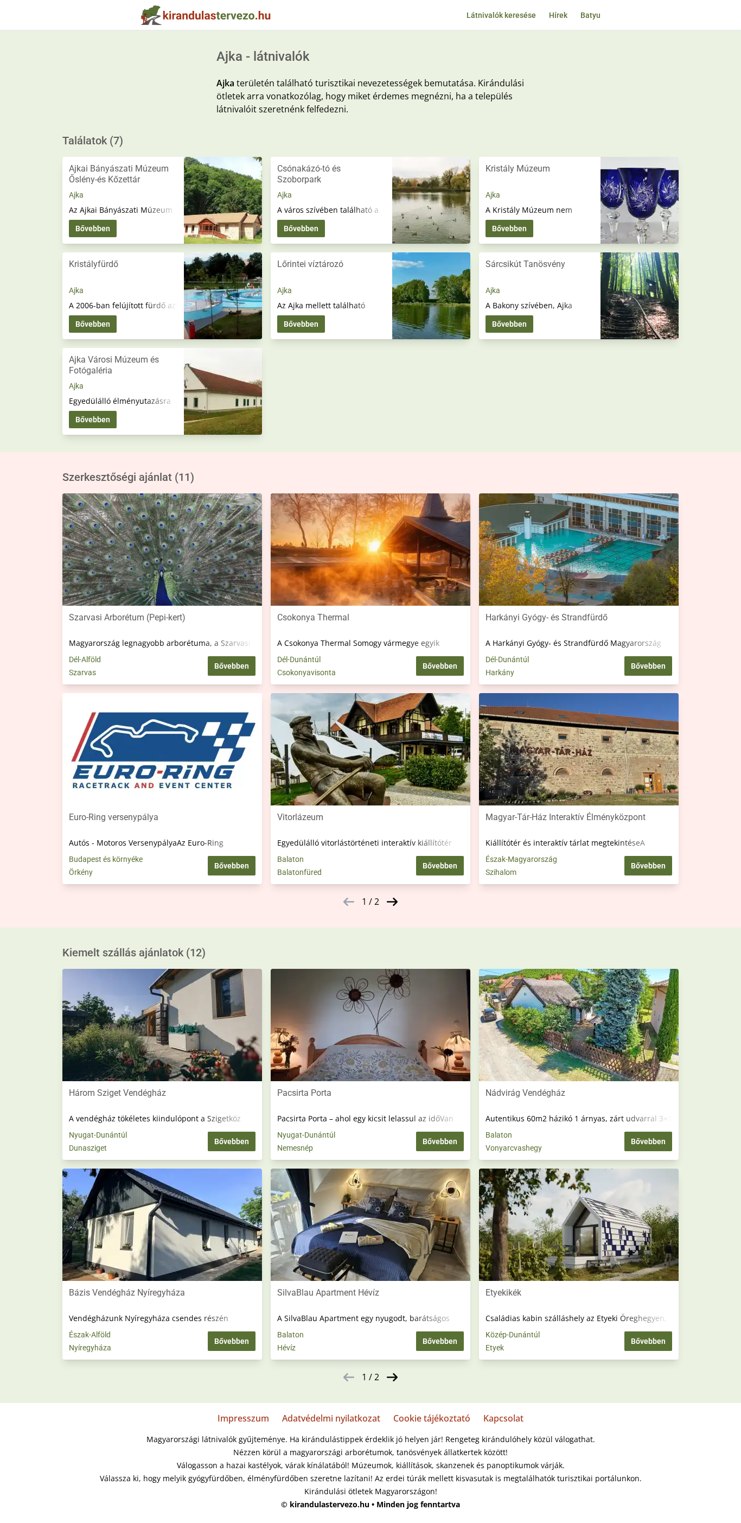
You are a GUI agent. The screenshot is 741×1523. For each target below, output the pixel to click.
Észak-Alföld (90, 1334)
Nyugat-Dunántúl (98, 1135)
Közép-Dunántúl (513, 1334)
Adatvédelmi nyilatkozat (331, 1418)
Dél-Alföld (85, 659)
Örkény (81, 872)
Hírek (558, 15)
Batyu (590, 15)
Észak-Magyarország (521, 859)
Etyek (495, 1347)
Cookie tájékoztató (431, 1418)
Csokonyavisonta (306, 672)
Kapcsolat (503, 1418)
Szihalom (501, 872)
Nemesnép (295, 1148)
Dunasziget (88, 1148)
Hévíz (286, 1347)
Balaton (290, 859)
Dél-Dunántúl (299, 659)
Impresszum (243, 1418)
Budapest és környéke (106, 859)
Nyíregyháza (90, 1347)
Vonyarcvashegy (514, 1148)
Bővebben (92, 228)
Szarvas (82, 672)
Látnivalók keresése (501, 15)
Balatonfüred (299, 872)
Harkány (500, 672)
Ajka (76, 195)
